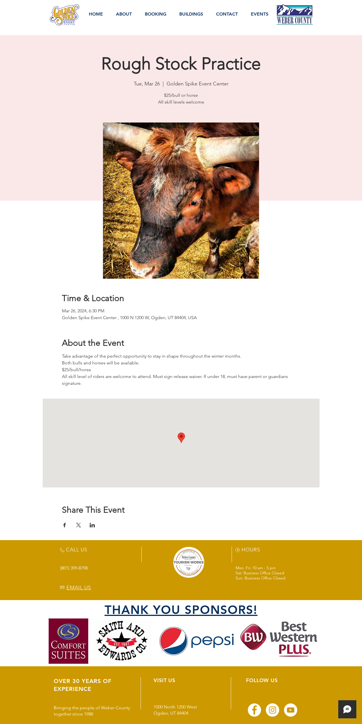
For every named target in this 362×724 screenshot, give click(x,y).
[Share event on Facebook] (64, 525)
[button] (123, 14)
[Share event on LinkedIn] (92, 525)
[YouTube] (290, 710)
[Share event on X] (78, 525)
